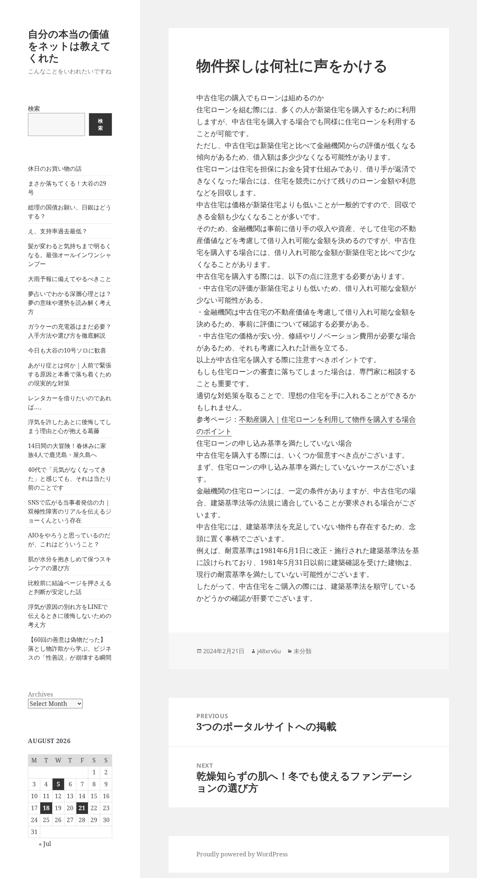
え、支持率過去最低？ (58, 231)
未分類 (303, 651)
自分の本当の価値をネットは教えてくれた (69, 45)
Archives (40, 694)
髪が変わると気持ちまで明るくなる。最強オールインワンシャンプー (69, 255)
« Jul (45, 844)
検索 (34, 108)
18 (46, 808)
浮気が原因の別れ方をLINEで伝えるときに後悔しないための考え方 (69, 616)
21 (82, 808)
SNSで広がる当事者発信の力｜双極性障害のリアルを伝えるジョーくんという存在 (69, 511)
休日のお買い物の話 (55, 168)
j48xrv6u (269, 651)
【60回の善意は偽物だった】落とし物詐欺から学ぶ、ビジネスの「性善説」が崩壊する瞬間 (69, 648)
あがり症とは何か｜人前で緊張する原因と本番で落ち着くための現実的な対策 (69, 374)
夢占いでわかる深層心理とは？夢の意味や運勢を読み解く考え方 (69, 303)
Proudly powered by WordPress (242, 854)
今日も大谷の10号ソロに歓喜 (67, 350)
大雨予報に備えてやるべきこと (69, 279)
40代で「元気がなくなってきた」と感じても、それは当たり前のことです (69, 478)
